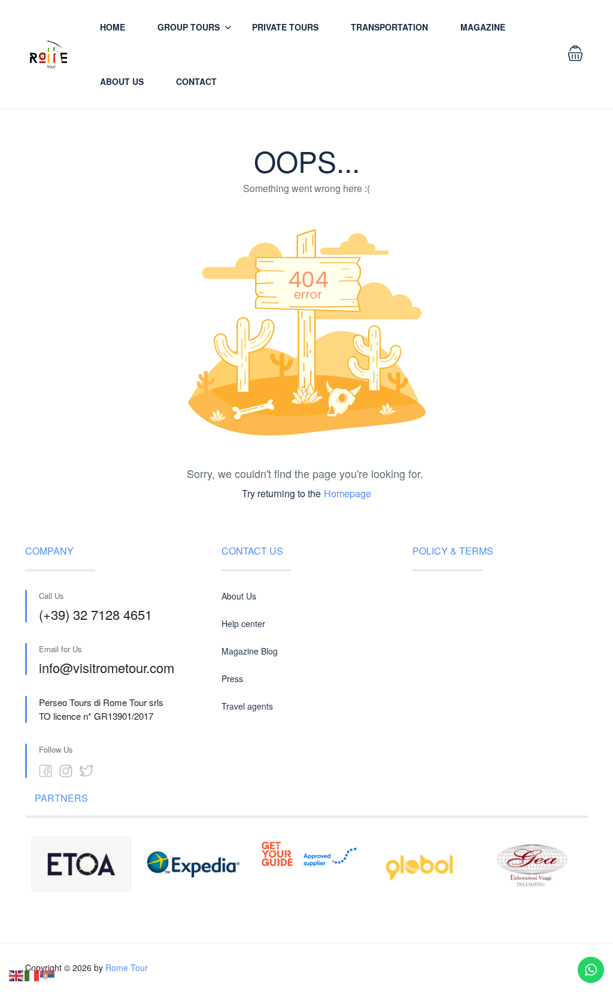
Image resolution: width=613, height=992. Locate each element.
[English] (17, 974)
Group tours (188, 27)
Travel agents (247, 706)
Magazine (482, 27)
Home (112, 27)
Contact (196, 81)
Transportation (389, 27)
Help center (243, 623)
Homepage (347, 493)
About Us (122, 81)
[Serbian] (48, 974)
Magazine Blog (249, 651)
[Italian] (32, 974)
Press (232, 678)
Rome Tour (126, 967)
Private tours (285, 27)
